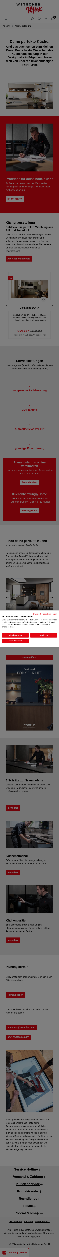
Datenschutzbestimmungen (45, 614)
